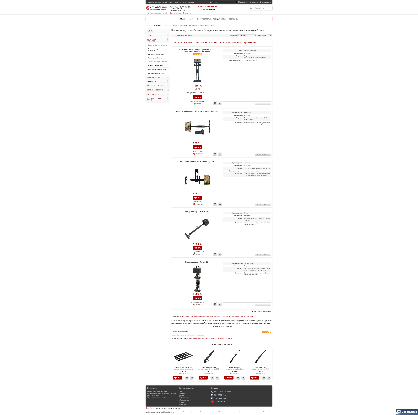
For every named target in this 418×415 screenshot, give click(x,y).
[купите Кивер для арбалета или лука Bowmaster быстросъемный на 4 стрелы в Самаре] (197, 70)
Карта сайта (183, 404)
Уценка (150, 31)
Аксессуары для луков (155, 86)
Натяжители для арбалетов (157, 69)
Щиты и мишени (153, 94)
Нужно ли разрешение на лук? (156, 397)
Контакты (182, 402)
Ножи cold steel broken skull (230, 316)
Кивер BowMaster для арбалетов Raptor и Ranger (197, 111)
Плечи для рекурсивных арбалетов (155, 49)
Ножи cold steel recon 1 (247, 316)
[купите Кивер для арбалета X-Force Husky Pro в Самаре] (197, 178)
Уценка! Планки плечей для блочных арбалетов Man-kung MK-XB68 (183, 369)
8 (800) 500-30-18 (220, 395)
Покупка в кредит (184, 397)
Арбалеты (150, 35)
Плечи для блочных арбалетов (157, 45)
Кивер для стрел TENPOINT (197, 212)
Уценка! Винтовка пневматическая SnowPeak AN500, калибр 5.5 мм (260, 369)
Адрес (184, 2)
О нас (180, 391)
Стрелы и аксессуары (155, 90)
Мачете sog (186, 316)
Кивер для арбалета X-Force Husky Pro (197, 162)
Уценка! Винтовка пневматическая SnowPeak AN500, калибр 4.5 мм (235, 369)
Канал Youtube (220, 401)
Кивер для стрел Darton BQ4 (197, 262)
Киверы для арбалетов (155, 65)
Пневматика (151, 81)
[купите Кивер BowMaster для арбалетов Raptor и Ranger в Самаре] (197, 128)
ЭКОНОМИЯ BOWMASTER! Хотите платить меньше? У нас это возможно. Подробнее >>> (215, 42)
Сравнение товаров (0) (184, 35)
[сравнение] (220, 103)
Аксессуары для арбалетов (153, 40)
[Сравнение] (192, 378)
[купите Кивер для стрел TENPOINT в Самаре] (197, 228)
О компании (150, 2)
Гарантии (178, 2)
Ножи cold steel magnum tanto (200, 316)
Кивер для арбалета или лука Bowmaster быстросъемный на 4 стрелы (197, 50)
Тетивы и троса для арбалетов (157, 62)
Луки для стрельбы (154, 77)
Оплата (164, 2)
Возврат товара (184, 401)
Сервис (171, 2)
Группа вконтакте (220, 398)
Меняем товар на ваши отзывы (157, 391)
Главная (174, 25)
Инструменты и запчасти (156, 73)
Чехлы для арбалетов (155, 58)
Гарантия (182, 399)
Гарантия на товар (153, 395)
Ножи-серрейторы (215, 316)
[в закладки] (215, 103)
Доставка (158, 2)
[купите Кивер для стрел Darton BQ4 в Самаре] (197, 278)
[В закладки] (187, 378)
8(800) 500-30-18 (181, 7)
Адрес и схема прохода (222, 392)
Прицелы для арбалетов (156, 54)
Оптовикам (190, 2)
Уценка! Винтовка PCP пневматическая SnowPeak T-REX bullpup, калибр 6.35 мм (209, 369)
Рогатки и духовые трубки (154, 99)
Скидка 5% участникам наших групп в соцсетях (161, 393)
